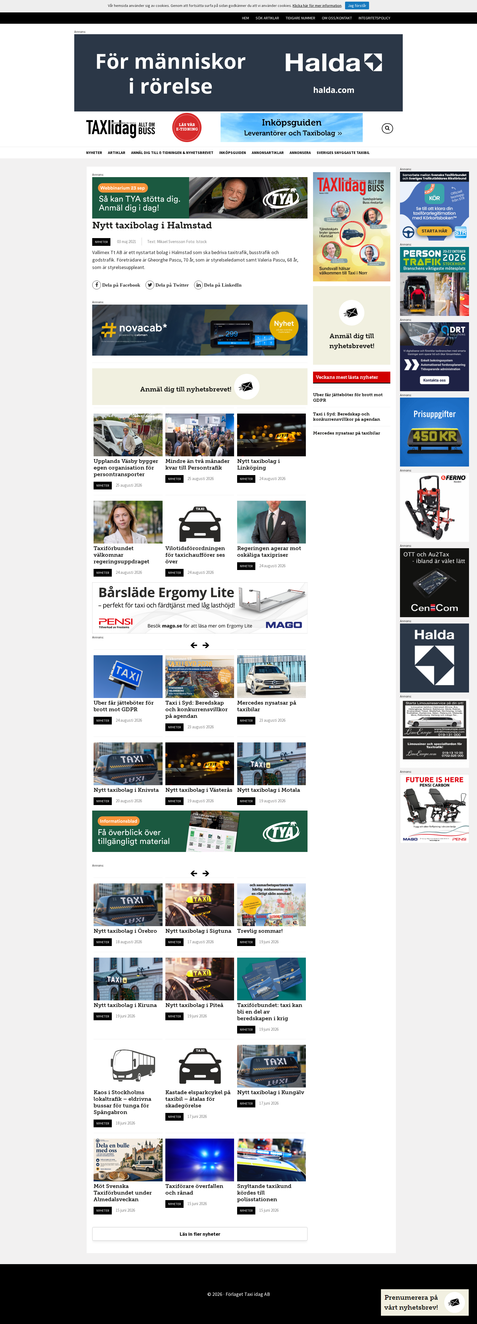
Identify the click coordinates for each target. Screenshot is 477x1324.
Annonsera (300, 152)
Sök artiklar (267, 17)
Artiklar (116, 152)
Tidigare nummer (300, 17)
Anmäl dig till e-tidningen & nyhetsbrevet (172, 152)
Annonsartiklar (268, 152)
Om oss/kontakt (337, 17)
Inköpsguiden (232, 152)
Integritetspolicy (374, 17)
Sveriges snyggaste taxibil (343, 152)
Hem (245, 17)
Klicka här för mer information (317, 5)
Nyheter (94, 152)
